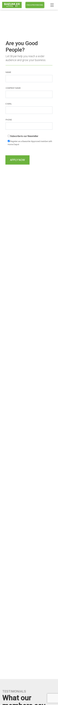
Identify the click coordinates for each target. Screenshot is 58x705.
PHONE (9, 120)
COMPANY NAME (13, 88)
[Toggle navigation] (52, 5)
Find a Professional (34, 5)
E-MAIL (9, 104)
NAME (8, 72)
